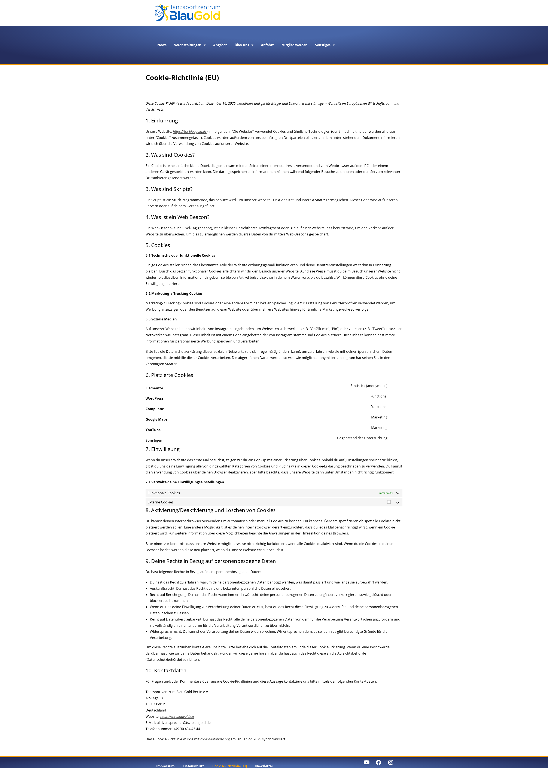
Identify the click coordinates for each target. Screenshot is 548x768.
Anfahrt (267, 45)
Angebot (220, 45)
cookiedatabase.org (215, 739)
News (161, 45)
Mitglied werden (294, 45)
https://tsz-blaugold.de (190, 131)
